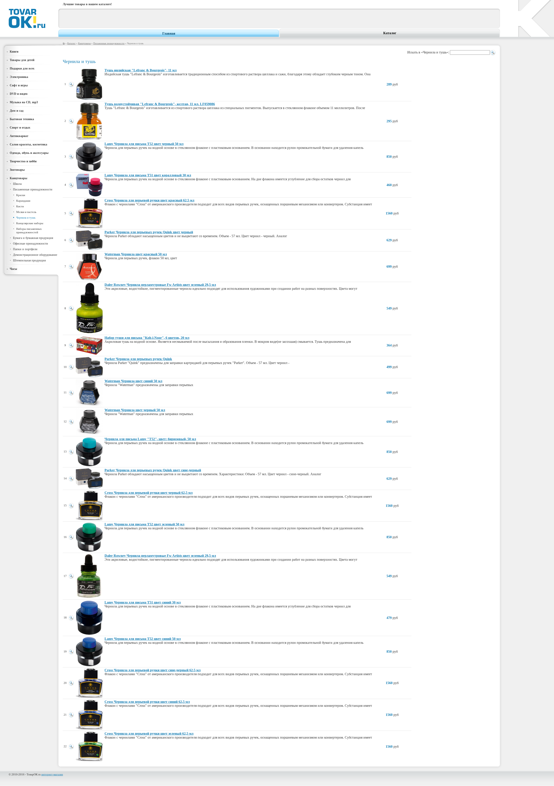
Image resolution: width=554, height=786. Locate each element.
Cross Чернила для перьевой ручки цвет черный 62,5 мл (149, 492)
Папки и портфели (25, 249)
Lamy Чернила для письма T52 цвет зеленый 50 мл (144, 524)
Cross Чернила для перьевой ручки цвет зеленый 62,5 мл (149, 733)
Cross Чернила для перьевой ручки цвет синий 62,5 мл (147, 702)
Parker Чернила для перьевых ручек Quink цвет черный (149, 232)
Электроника (19, 77)
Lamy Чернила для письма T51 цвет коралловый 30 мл (148, 175)
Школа (17, 183)
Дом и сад (16, 110)
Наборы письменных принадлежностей (29, 230)
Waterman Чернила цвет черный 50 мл (135, 410)
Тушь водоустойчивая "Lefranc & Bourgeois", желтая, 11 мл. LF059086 (160, 104)
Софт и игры (19, 85)
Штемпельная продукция (29, 260)
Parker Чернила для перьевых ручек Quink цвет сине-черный (153, 470)
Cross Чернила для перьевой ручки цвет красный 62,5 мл (149, 200)
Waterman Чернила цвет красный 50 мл (136, 254)
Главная (168, 33)
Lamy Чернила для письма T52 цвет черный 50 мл (144, 144)
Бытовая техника (22, 119)
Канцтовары (84, 43)
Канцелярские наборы (29, 223)
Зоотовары (17, 169)
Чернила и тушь (25, 217)
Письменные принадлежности (108, 43)
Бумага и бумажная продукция (33, 238)
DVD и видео (18, 93)
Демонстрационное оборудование (35, 254)
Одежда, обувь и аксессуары (29, 153)
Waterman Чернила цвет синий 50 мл (133, 381)
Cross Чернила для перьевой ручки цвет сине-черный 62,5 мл (153, 670)
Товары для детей (22, 60)
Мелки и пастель (26, 212)
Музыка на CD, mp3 (24, 102)
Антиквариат (19, 136)
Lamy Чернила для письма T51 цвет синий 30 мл (143, 602)
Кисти (20, 206)
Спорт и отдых (20, 127)
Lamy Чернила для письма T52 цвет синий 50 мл (143, 639)
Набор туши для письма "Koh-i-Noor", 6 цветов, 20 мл (147, 338)
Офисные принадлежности (30, 243)
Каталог (389, 33)
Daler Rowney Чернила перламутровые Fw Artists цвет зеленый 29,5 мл (160, 285)
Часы (13, 269)
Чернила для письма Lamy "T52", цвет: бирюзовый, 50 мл (150, 439)
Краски (20, 195)
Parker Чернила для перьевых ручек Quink (138, 359)
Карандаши (23, 200)
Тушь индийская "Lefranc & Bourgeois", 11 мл (141, 70)
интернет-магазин (52, 774)
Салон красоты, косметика (28, 144)
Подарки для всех (22, 68)
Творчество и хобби (23, 161)
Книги (14, 51)
